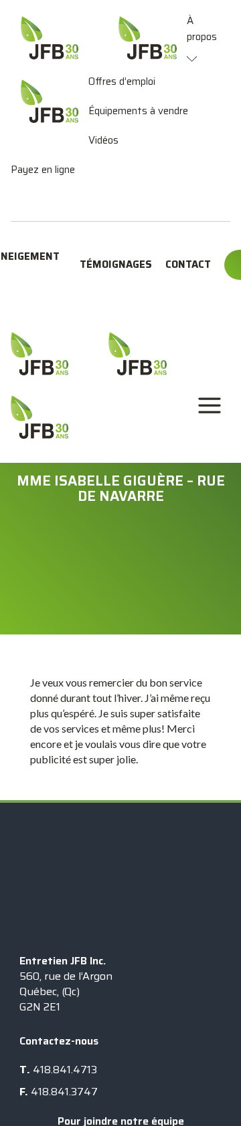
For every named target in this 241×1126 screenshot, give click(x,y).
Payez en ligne (43, 170)
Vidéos (103, 140)
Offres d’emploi (121, 81)
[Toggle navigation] (209, 406)
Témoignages (116, 264)
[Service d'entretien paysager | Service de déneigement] (39, 353)
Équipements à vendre (138, 111)
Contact (188, 264)
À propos (202, 29)
